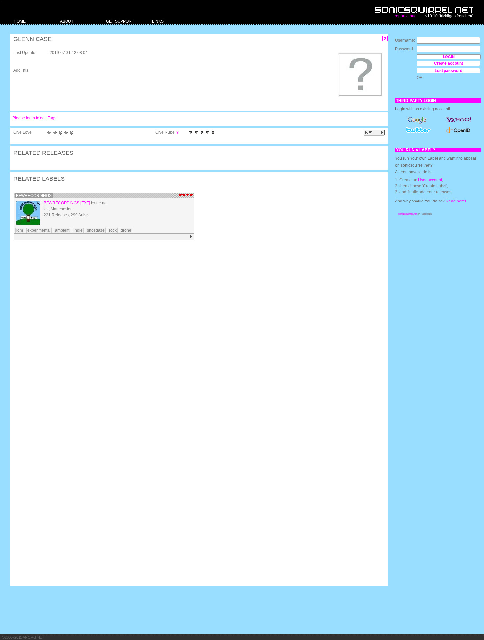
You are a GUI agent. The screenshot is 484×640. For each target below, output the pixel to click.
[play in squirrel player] (191, 237)
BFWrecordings (34, 195)
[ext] (85, 203)
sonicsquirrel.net (407, 213)
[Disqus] (195, 328)
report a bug (406, 16)
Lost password (448, 70)
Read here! (456, 201)
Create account (448, 63)
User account (430, 180)
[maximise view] (385, 39)
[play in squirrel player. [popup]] (374, 133)
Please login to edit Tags (34, 118)
